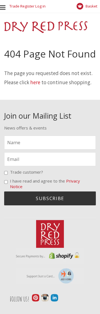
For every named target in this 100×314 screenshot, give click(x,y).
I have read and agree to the (45, 183)
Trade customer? (26, 172)
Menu (4, 6)
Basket (91, 6)
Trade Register (21, 6)
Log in (40, 6)
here (35, 82)
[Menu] (4, 6)
